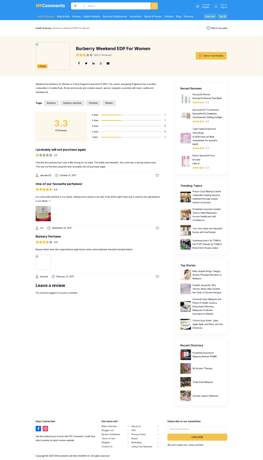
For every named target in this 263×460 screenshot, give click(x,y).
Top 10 (222, 16)
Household (135, 16)
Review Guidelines (111, 434)
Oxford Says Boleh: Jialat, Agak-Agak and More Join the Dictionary (208, 324)
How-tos (210, 16)
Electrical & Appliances (115, 16)
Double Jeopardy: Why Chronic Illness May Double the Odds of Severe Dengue (207, 289)
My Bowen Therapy (202, 368)
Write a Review (109, 426)
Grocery (76, 16)
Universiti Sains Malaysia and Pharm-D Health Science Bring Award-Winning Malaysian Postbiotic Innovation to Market (207, 306)
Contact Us (107, 446)
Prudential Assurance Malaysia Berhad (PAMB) (205, 355)
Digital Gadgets (91, 16)
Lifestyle (169, 16)
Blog (178, 16)
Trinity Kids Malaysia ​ (203, 382)
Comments (53, 6)
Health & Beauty (45, 16)
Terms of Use (108, 438)
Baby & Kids (63, 16)
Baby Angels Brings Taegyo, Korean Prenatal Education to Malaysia (207, 275)
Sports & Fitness (152, 16)
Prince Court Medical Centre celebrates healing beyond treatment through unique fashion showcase (207, 197)
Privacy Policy (139, 434)
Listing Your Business (142, 446)
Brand (134, 438)
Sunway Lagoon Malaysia (205, 395)
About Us (136, 426)
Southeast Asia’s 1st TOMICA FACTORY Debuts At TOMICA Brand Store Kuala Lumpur (207, 244)
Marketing (137, 442)
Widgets (106, 442)
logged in (53, 292)
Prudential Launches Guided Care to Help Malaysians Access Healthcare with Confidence (207, 214)
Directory (188, 16)
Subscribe (197, 437)
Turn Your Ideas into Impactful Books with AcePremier (207, 230)
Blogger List (107, 430)
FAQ (134, 430)
